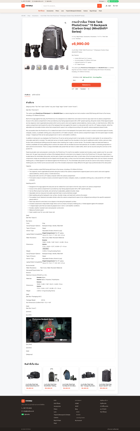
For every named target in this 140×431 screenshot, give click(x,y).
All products (35, 15)
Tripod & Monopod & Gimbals (73, 10)
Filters (57, 10)
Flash (100, 10)
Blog (76, 409)
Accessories (50, 10)
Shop (29, 15)
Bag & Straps (93, 10)
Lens (62, 10)
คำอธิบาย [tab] (27, 94)
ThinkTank (78, 38)
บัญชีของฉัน (103, 403)
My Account (78, 420)
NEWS (77, 412)
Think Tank (105, 36)
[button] (65, 22)
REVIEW (78, 414)
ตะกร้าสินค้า (103, 409)
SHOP (76, 406)
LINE (76, 89)
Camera (85, 10)
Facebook (83, 89)
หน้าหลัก (23, 15)
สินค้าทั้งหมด (41, 10)
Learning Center (80, 417)
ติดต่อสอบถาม (86, 85)
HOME (77, 403)
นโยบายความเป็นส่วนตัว (113, 429)
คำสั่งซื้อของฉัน (104, 406)
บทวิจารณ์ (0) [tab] (36, 94)
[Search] (99, 6)
